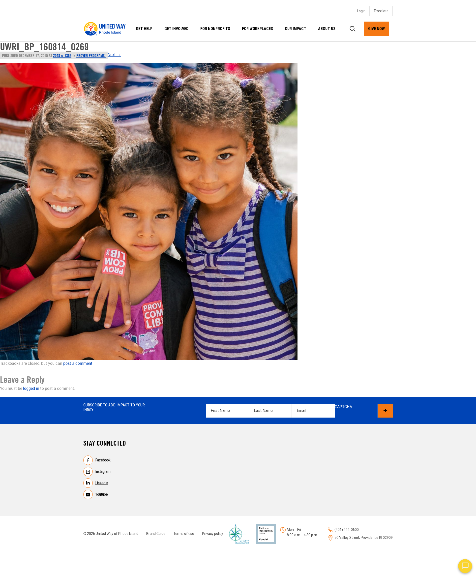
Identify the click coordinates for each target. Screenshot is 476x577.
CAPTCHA (343, 406)
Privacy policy (212, 534)
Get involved (176, 28)
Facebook (103, 460)
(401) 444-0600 (346, 530)
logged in (31, 388)
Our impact (295, 28)
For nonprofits (215, 28)
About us (326, 28)
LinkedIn (101, 483)
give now (376, 28)
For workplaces (257, 28)
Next (114, 54)
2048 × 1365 (62, 55)
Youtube (101, 494)
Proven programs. (91, 55)
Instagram (103, 471)
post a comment (77, 363)
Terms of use (183, 534)
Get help (144, 28)
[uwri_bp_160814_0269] (157, 211)
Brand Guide (155, 534)
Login (361, 11)
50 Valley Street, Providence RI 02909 (363, 538)
